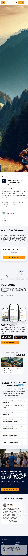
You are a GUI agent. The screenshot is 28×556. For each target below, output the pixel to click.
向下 (23, 202)
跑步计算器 (17, 542)
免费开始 (21, 2)
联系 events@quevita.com (7, 295)
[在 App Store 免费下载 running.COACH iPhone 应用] (7, 337)
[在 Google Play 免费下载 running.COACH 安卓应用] (20, 337)
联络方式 (17, 555)
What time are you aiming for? (11, 249)
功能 (3, 544)
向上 (14, 202)
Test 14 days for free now (10, 342)
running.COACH (6, 539)
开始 (3, 542)
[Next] (25, 514)
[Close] (24, 550)
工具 (16, 539)
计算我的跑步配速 (14, 257)
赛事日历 (17, 544)
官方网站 (4, 220)
